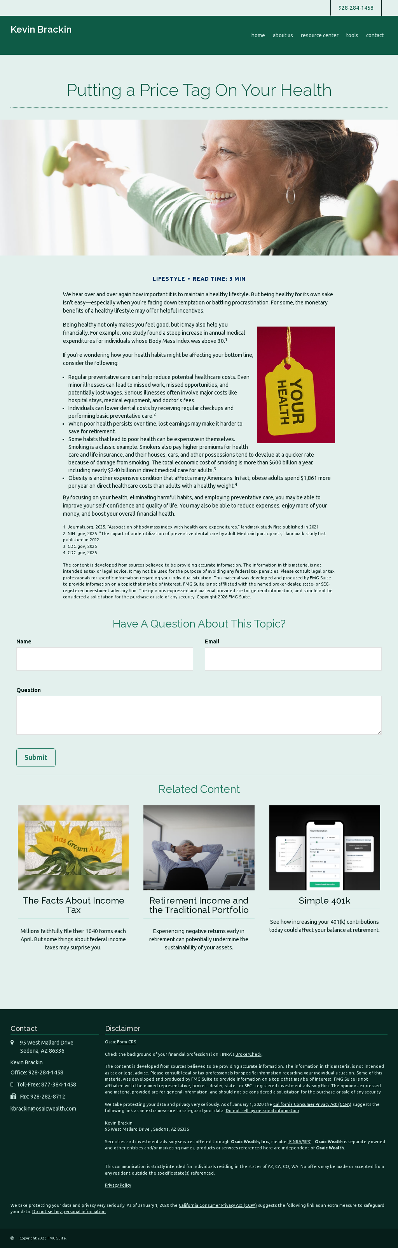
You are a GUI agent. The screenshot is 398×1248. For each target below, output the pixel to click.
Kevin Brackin (41, 29)
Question (28, 690)
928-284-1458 (356, 8)
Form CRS (126, 1041)
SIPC (307, 1141)
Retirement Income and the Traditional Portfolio (199, 905)
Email (212, 641)
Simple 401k (325, 900)
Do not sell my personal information (262, 1110)
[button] (283, 35)
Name (23, 641)
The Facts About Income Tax (73, 905)
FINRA (294, 1141)
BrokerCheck (249, 1054)
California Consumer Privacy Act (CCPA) (312, 1104)
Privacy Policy (118, 1185)
